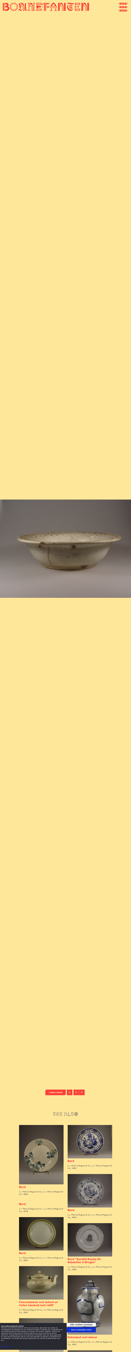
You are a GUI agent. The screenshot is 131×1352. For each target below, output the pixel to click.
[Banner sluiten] (100, 1323)
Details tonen (6, 1346)
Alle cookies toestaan (81, 1324)
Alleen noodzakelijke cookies (81, 1330)
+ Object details (55, 1092)
